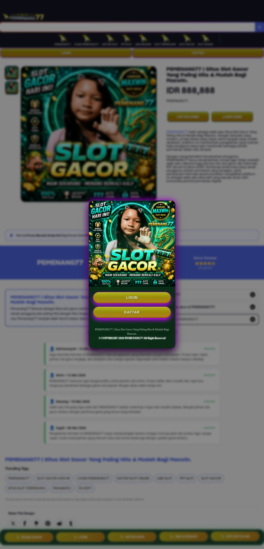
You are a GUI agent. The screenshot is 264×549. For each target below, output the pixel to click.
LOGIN (132, 297)
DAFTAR (132, 312)
